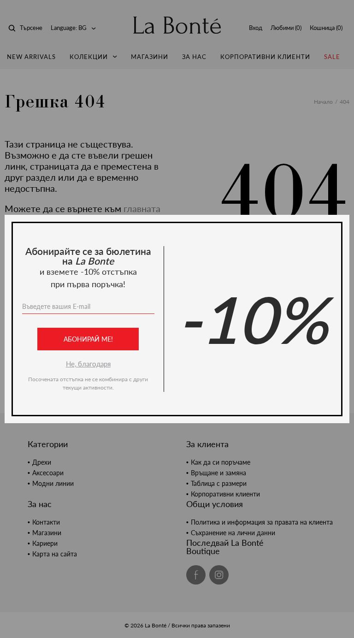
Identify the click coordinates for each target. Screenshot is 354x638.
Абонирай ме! (88, 339)
